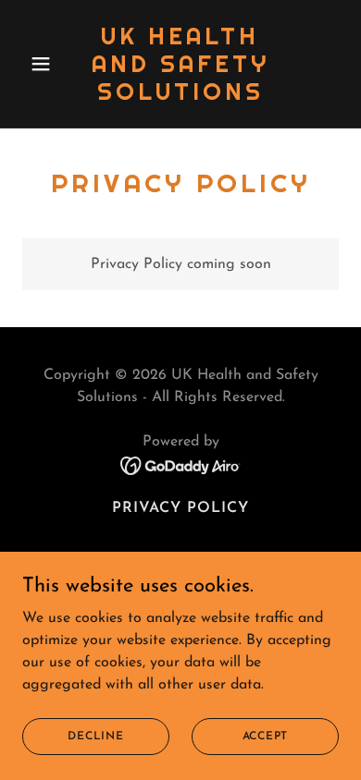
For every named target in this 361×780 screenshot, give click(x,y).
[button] (45, 63)
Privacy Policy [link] (180, 508)
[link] (180, 96)
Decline (95, 735)
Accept (266, 735)
